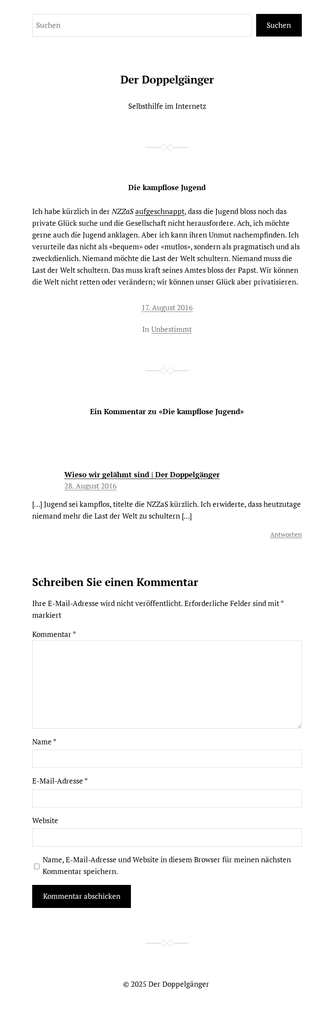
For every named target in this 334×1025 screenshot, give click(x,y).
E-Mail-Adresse (60, 781)
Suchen (279, 25)
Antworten (286, 534)
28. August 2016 (90, 486)
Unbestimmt (171, 329)
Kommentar (54, 634)
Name (44, 742)
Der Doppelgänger (167, 79)
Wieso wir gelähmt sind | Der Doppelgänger (142, 474)
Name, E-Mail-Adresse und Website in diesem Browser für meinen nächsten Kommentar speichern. (167, 865)
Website (45, 820)
